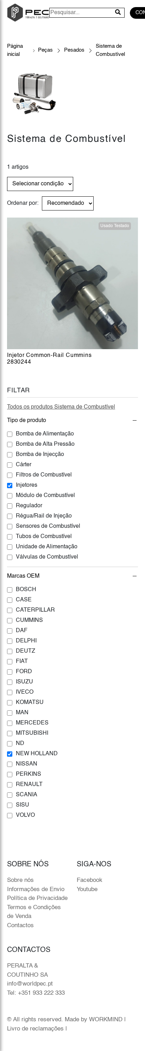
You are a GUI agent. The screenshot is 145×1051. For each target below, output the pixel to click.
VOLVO (25, 815)
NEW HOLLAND (37, 754)
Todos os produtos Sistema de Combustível (61, 407)
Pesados (74, 50)
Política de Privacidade (37, 898)
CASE (24, 600)
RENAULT (29, 784)
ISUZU (24, 682)
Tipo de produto (26, 420)
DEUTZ (25, 651)
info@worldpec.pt (30, 984)
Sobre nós (20, 880)
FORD (24, 672)
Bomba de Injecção (40, 454)
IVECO (24, 692)
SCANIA (26, 795)
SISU (22, 805)
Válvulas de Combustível (47, 557)
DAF (21, 631)
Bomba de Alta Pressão (45, 444)
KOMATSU (30, 702)
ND (20, 743)
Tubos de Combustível (44, 536)
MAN (22, 713)
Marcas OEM (23, 576)
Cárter (23, 465)
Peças (45, 50)
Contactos (20, 926)
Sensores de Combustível (48, 526)
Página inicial (15, 50)
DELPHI (26, 641)
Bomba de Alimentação (45, 434)
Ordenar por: (22, 203)
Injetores (26, 485)
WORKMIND (105, 1020)
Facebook (89, 880)
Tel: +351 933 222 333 (36, 993)
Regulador (29, 506)
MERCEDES (32, 723)
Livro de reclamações (35, 1029)
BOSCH (26, 590)
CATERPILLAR (35, 610)
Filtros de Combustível (44, 475)
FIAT (22, 661)
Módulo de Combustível (45, 495)
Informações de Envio (35, 890)
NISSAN (26, 764)
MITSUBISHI (32, 733)
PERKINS (28, 774)
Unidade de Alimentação (46, 547)
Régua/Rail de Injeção (44, 516)
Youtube (87, 890)
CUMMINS (29, 620)
